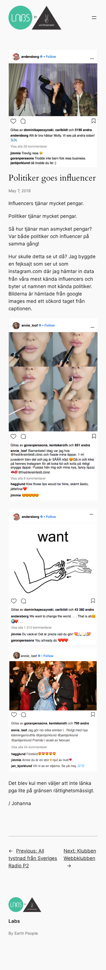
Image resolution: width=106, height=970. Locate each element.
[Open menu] (94, 17)
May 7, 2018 (19, 190)
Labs (14, 921)
